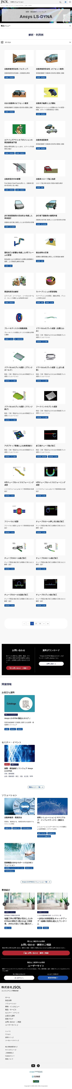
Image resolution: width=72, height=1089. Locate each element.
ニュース (8, 1031)
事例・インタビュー (12, 1006)
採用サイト (8, 1037)
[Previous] (4, 904)
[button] (60, 2)
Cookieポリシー (10, 1056)
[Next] (67, 904)
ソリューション (10, 1003)
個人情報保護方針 (10, 1046)
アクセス (8, 1034)
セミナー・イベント (12, 1013)
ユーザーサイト (10, 1025)
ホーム (7, 997)
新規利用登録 (52, 978)
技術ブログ (9, 1019)
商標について (9, 1059)
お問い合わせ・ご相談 (13, 1022)
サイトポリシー (9, 1050)
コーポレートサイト (11, 1040)
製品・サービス (10, 1010)
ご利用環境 (8, 1053)
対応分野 (8, 1000)
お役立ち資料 (10, 1016)
